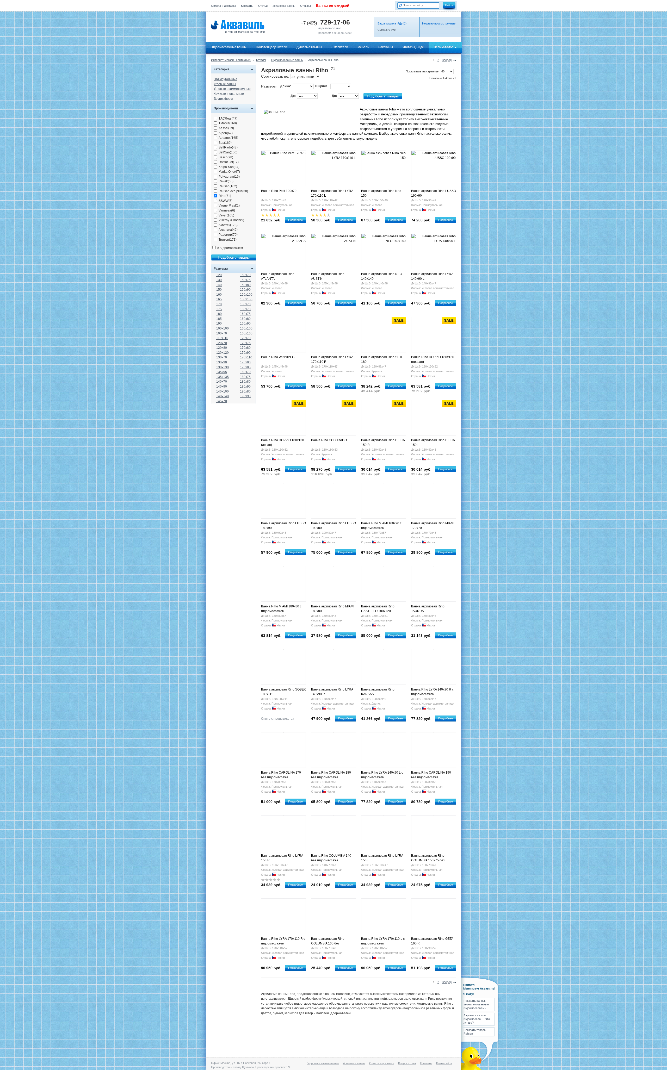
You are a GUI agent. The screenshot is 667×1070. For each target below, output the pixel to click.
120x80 (221, 348)
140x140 (222, 396)
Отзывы (305, 5)
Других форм (223, 99)
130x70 (221, 357)
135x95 (221, 372)
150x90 (245, 289)
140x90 (221, 386)
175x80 (245, 362)
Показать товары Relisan (475, 1031)
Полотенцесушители (271, 47)
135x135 (222, 377)
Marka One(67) (229, 171)
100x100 (222, 328)
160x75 (245, 314)
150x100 (246, 294)
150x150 (246, 299)
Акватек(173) (228, 225)
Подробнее (295, 219)
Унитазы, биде (413, 47)
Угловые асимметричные (232, 89)
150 (219, 289)
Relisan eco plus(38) (233, 191)
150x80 (245, 285)
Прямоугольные (225, 79)
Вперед (447, 59)
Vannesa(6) (227, 210)
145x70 (221, 401)
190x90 (245, 396)
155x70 (245, 304)
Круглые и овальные (229, 94)
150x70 (245, 275)
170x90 (245, 352)
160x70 (245, 309)
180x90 (245, 386)
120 (219, 275)
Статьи (263, 5)
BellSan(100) (228, 152)
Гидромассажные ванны (228, 47)
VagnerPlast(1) (229, 205)
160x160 (246, 333)
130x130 (222, 367)
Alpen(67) (226, 133)
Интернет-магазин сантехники (231, 59)
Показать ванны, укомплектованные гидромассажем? (476, 1004)
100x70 (221, 333)
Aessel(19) (226, 128)
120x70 (221, 343)
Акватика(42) (228, 230)
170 (219, 304)
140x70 (221, 381)
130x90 (221, 362)
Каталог (261, 59)
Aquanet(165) (228, 138)
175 (219, 309)
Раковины (385, 47)
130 (219, 280)
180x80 (245, 381)
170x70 (245, 338)
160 (219, 294)
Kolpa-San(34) (229, 167)
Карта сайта (444, 1063)
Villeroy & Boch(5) (231, 220)
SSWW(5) (225, 201)
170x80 (245, 348)
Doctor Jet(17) (229, 162)
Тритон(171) (228, 239)
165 (219, 299)
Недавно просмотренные (438, 23)
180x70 (245, 372)
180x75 (245, 377)
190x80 (245, 391)
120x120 (222, 352)
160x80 (245, 319)
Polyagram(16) (229, 176)
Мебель (363, 47)
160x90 (245, 323)
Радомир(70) (228, 235)
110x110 (222, 338)
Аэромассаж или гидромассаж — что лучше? (477, 1019)
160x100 (246, 328)
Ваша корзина (387, 23)
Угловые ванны (225, 84)
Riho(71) (225, 196)
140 (219, 285)
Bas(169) (225, 143)
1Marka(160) (228, 123)
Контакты (247, 5)
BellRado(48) (228, 147)
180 (219, 314)
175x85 (245, 367)
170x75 (245, 343)
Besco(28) (226, 157)
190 (219, 323)
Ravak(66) (226, 181)
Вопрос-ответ (407, 1063)
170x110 (246, 357)
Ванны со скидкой (332, 5)
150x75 (245, 280)
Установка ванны (284, 5)
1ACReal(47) (228, 118)
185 (219, 319)
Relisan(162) (228, 186)
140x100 (222, 391)
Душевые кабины (309, 47)
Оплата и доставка (223, 5)
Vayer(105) (226, 215)
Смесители (339, 47)
